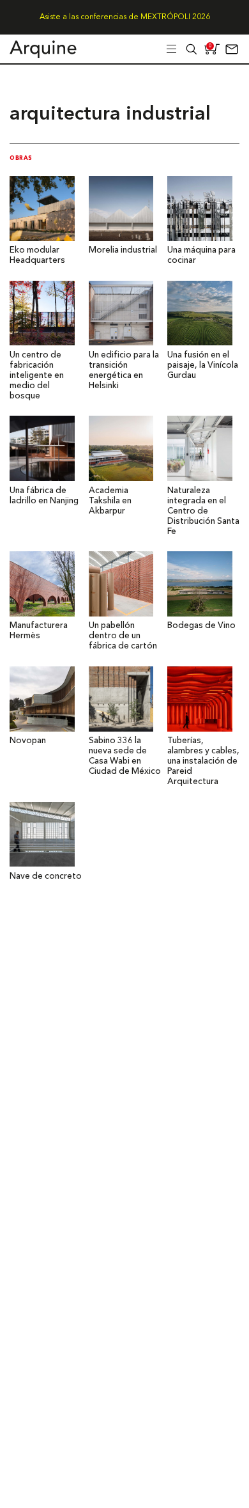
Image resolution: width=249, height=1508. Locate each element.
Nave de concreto (46, 876)
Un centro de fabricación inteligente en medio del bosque (37, 375)
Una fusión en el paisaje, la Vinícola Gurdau (202, 365)
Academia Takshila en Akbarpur (110, 501)
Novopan (28, 741)
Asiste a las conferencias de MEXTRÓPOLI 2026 (125, 17)
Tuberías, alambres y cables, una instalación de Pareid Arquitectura (203, 761)
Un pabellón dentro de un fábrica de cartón (123, 636)
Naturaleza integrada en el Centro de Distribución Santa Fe (203, 511)
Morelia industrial (123, 250)
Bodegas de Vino (201, 626)
